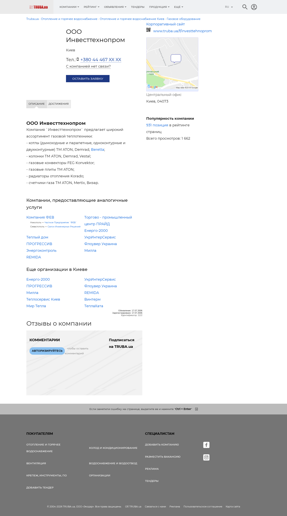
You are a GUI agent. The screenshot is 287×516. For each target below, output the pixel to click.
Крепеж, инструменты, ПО (46, 475)
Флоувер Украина (100, 244)
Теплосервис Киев (43, 299)
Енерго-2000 (96, 231)
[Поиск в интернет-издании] (245, 7)
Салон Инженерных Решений (64, 226)
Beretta (97, 149)
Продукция (158, 6)
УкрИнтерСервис (100, 237)
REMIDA (33, 257)
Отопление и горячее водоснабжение (43, 448)
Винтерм (92, 299)
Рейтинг (90, 6)
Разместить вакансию (162, 456)
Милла (90, 250)
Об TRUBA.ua (133, 506)
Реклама (152, 468)
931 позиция (157, 125)
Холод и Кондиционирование (113, 447)
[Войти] (254, 7)
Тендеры (137, 6)
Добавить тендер (39, 487)
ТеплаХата (93, 306)
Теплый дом (37, 237)
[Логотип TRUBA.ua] (41, 7)
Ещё (177, 6)
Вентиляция (36, 463)
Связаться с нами (155, 506)
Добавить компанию (162, 444)
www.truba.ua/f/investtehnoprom (175, 31)
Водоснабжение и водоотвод (113, 463)
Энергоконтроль (41, 250)
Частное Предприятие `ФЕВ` (61, 222)
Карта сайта (233, 506)
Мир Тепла (36, 306)
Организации (99, 475)
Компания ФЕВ (40, 217)
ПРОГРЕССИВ (39, 244)
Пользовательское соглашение (203, 506)
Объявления (114, 6)
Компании (68, 6)
